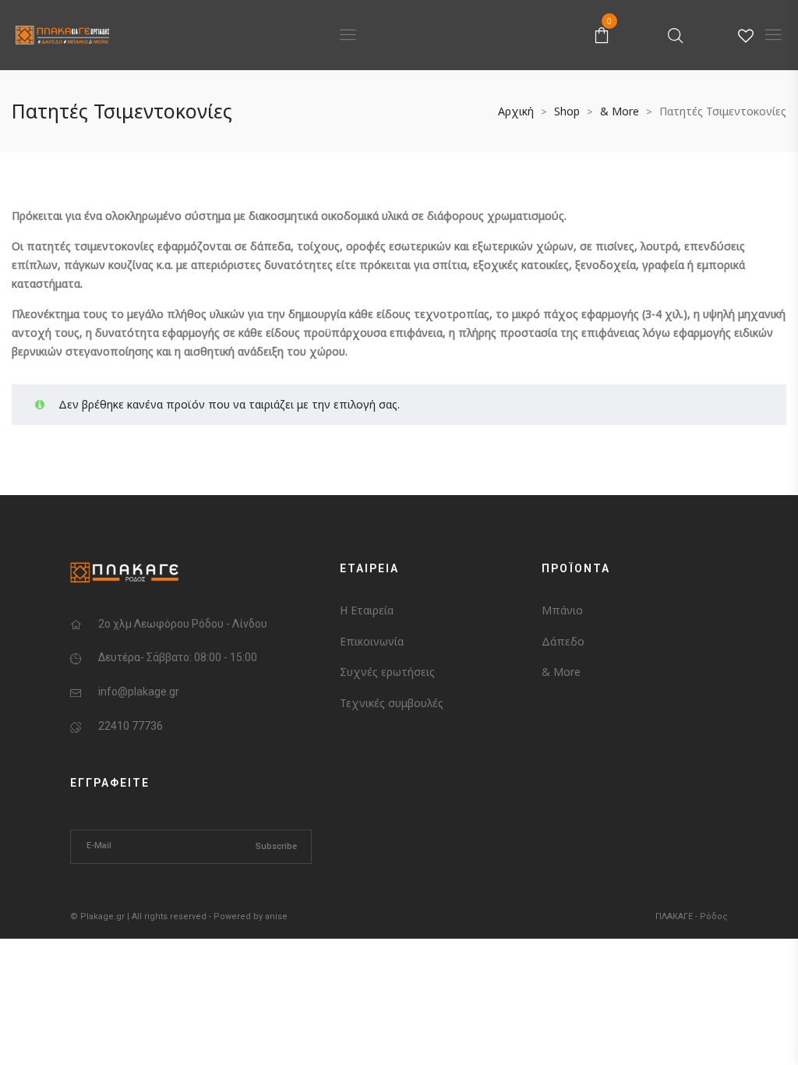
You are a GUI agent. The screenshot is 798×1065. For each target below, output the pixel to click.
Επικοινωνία (372, 641)
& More (619, 111)
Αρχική (516, 111)
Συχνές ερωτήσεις (387, 671)
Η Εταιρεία (367, 610)
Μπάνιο (562, 610)
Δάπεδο (563, 641)
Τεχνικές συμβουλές (391, 702)
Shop (567, 111)
